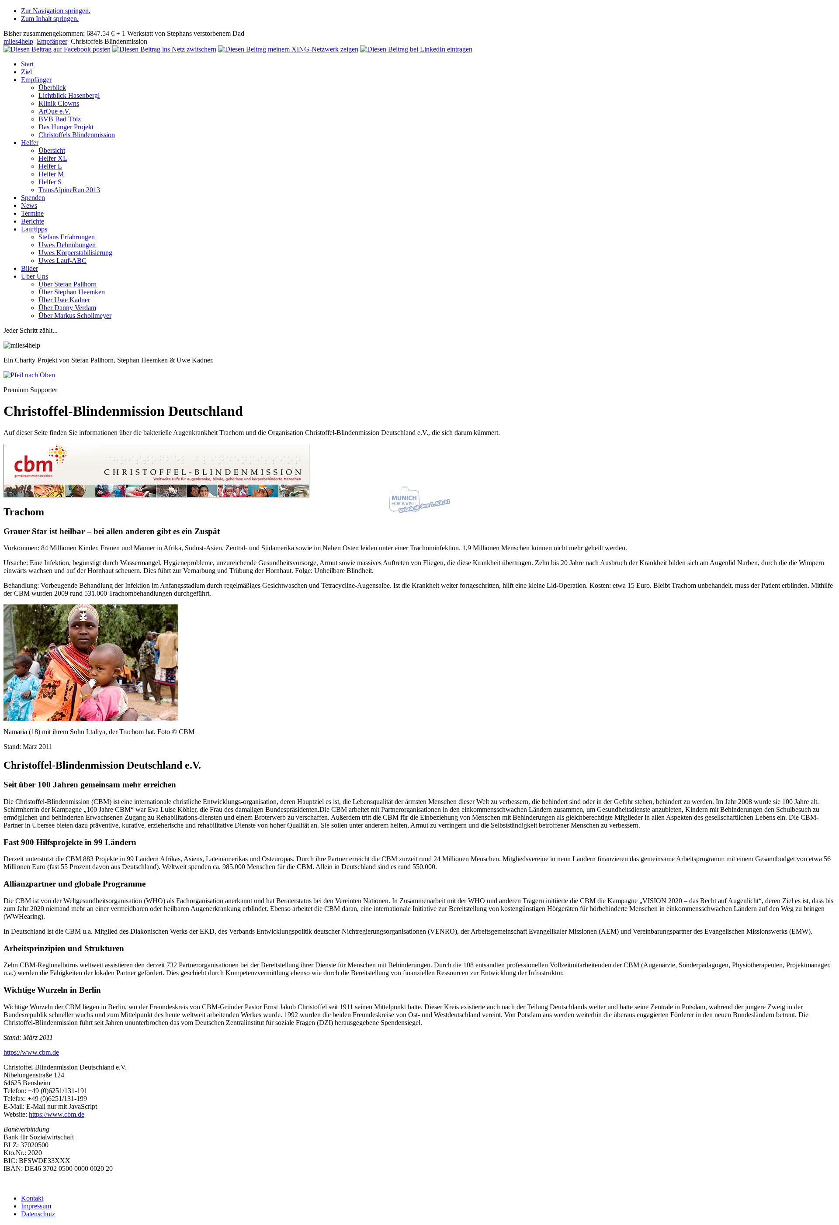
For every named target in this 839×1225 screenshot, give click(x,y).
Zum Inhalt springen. (50, 18)
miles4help (18, 41)
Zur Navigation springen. (55, 10)
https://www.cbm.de (31, 1052)
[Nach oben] (29, 375)
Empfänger (52, 41)
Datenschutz (38, 1214)
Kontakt (32, 1198)
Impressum (36, 1206)
